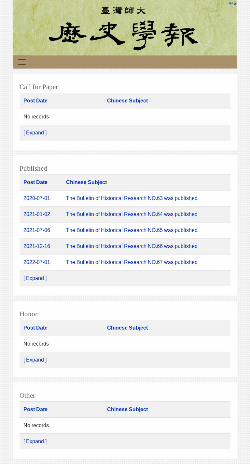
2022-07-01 (36, 262)
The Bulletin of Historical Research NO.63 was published (132, 198)
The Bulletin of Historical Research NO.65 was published (132, 230)
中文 (233, 3)
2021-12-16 (36, 246)
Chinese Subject (127, 100)
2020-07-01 (36, 198)
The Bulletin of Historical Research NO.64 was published (132, 214)
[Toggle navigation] (22, 62)
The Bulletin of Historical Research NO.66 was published (132, 246)
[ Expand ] (35, 132)
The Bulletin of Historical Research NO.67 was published (132, 262)
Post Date (35, 100)
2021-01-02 (36, 214)
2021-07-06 (36, 230)
